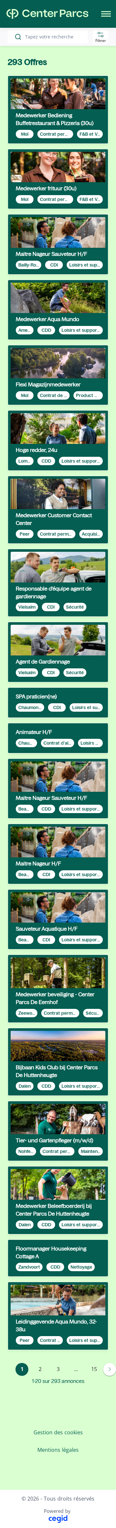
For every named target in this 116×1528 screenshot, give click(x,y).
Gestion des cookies (58, 1432)
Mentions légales (58, 1449)
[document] (58, 109)
